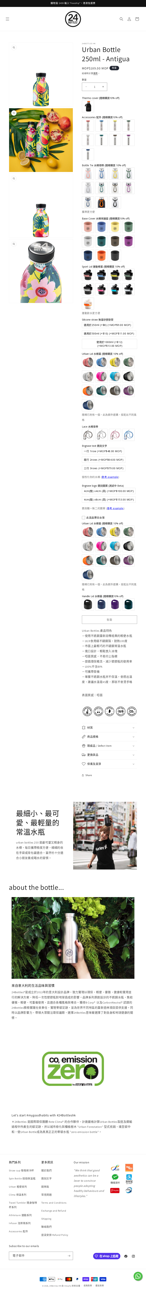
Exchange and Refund (53, 1210)
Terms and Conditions (54, 1202)
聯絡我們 (46, 1226)
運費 (95, 73)
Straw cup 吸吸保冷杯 (21, 1170)
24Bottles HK (55, 1286)
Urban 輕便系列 (18, 1186)
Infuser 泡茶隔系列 (20, 1223)
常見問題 (46, 1194)
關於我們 (46, 1170)
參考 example (110, 477)
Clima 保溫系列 (18, 1194)
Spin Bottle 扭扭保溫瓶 (22, 1178)
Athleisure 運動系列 (20, 1215)
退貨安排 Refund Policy (54, 1235)
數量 (84, 79)
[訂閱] (69, 1256)
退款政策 (88, 1285)
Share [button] (88, 775)
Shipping (46, 1218)
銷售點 (45, 1186)
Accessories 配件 (18, 1231)
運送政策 (99, 1285)
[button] (7, 19)
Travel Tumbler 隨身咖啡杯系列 (23, 1205)
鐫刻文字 (46, 1178)
